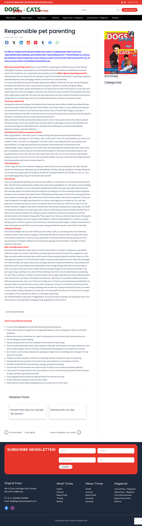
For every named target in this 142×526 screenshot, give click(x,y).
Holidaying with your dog (62, 409)
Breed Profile (62, 495)
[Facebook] (122, 2)
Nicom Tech (82, 520)
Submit (66, 467)
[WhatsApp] (57, 42)
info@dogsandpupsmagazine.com (23, 501)
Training (60, 498)
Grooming (89, 498)
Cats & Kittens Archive (123, 495)
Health (59, 489)
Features (60, 492)
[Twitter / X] (14, 42)
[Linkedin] (21, 42)
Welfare (60, 501)
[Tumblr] (42, 42)
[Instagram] (125, 2)
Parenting (89, 501)
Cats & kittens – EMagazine (125, 489)
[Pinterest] (35, 42)
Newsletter (133, 2)
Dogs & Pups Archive (122, 498)
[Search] (117, 10)
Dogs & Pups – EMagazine (124, 492)
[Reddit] (28, 42)
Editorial (117, 501)
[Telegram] (50, 42)
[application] (17, 18)
